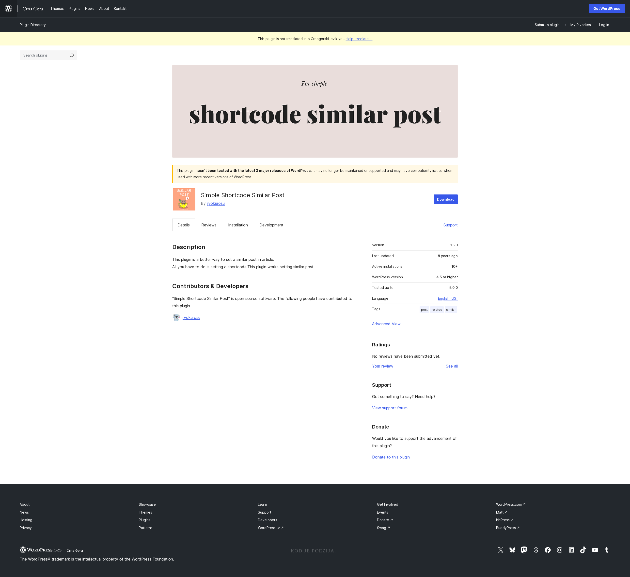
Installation (238, 224)
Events (382, 512)
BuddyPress (508, 528)
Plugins (144, 520)
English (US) (448, 298)
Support (450, 224)
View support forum (390, 407)
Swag (383, 528)
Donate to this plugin (391, 457)
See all (452, 366)
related (437, 309)
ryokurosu (216, 203)
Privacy (26, 528)
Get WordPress (606, 8)
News (24, 512)
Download (446, 199)
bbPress (505, 520)
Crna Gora (75, 550)
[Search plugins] (72, 55)
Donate (385, 520)
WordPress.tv (271, 528)
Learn (262, 504)
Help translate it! (359, 39)
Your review (382, 366)
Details (183, 224)
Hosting (26, 520)
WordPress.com (511, 504)
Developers (267, 520)
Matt (502, 512)
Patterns (146, 528)
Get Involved (387, 504)
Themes (145, 512)
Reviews (209, 224)
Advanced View (386, 323)
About (25, 504)
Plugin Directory (33, 25)
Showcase (147, 504)
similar (451, 309)
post (424, 309)
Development (271, 224)
